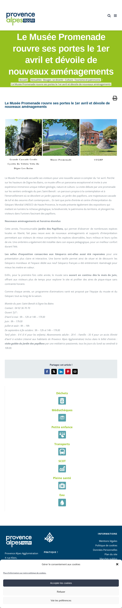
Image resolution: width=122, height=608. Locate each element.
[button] (117, 564)
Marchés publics (108, 558)
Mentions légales (108, 541)
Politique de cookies (106, 545)
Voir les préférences (61, 600)
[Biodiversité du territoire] (49, 537)
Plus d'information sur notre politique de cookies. (24, 573)
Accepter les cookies (61, 583)
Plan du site (111, 554)
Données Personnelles (105, 549)
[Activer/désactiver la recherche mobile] (109, 15)
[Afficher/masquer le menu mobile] (115, 15)
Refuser (61, 591)
